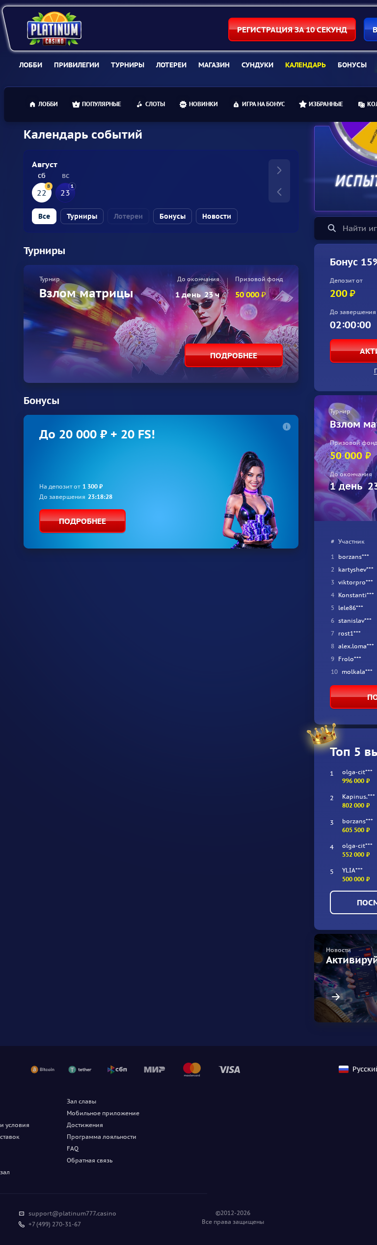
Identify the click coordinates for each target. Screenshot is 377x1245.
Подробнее (233, 355)
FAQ (73, 1148)
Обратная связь (89, 1160)
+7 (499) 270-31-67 (54, 1224)
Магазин (214, 64)
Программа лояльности (101, 1136)
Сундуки (257, 64)
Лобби (30, 64)
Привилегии (76, 64)
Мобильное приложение (103, 1113)
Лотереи (171, 64)
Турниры (127, 64)
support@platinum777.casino (72, 1213)
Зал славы (81, 1101)
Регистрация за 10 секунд (292, 29)
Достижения (85, 1125)
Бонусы (352, 64)
